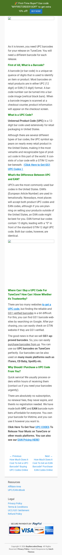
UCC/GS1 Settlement (18, 510)
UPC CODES (42, 427)
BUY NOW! (36, 11)
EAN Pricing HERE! (28, 439)
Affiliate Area (14, 486)
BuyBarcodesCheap (34, 546)
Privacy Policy (15, 503)
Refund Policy (15, 513)
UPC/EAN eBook (16, 490)
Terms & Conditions (18, 507)
